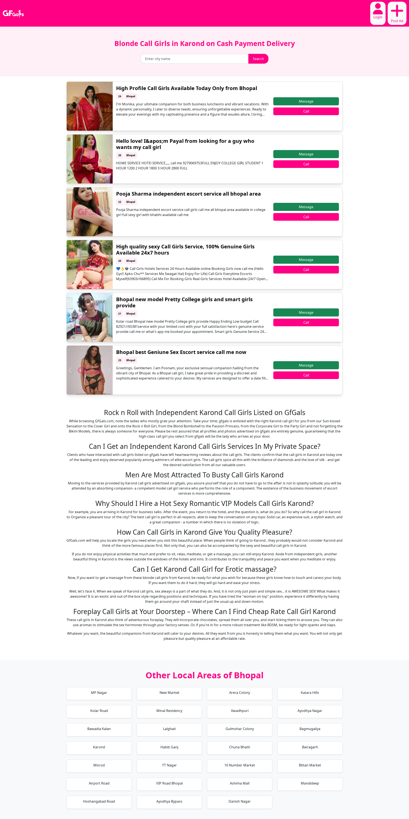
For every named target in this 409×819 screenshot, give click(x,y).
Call (306, 111)
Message (306, 101)
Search (258, 58)
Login (377, 17)
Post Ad (397, 21)
